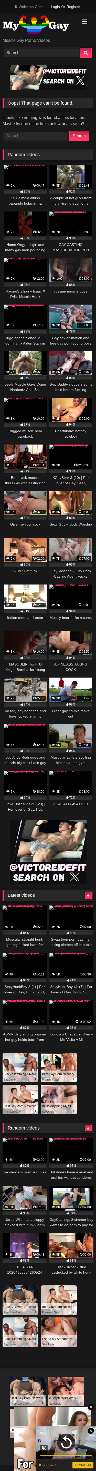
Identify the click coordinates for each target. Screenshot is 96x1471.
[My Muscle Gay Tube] (39, 25)
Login (55, 7)
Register (73, 7)
